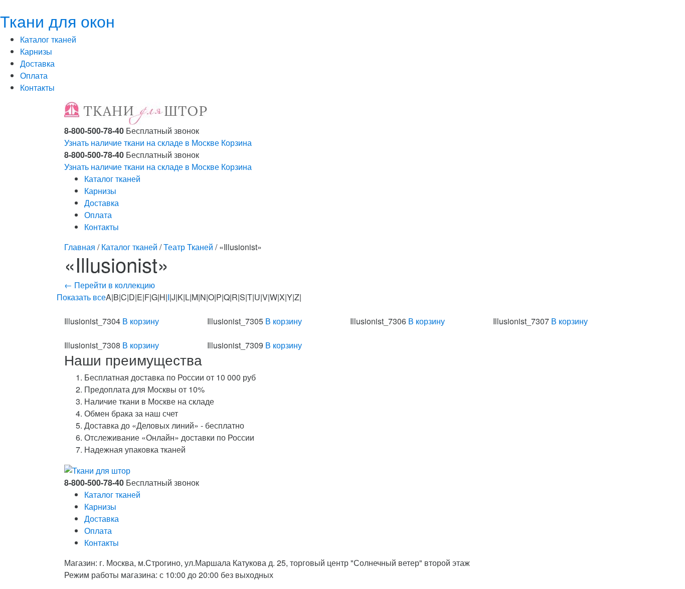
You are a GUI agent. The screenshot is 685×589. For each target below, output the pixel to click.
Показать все (81, 297)
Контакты (37, 87)
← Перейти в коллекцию (109, 285)
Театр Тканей (188, 247)
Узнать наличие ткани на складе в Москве (141, 142)
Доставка (37, 63)
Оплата (34, 75)
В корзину (140, 321)
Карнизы (36, 51)
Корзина (236, 142)
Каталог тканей (48, 39)
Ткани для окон (57, 20)
